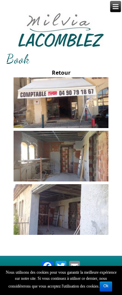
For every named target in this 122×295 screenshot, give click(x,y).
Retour (61, 73)
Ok (105, 286)
